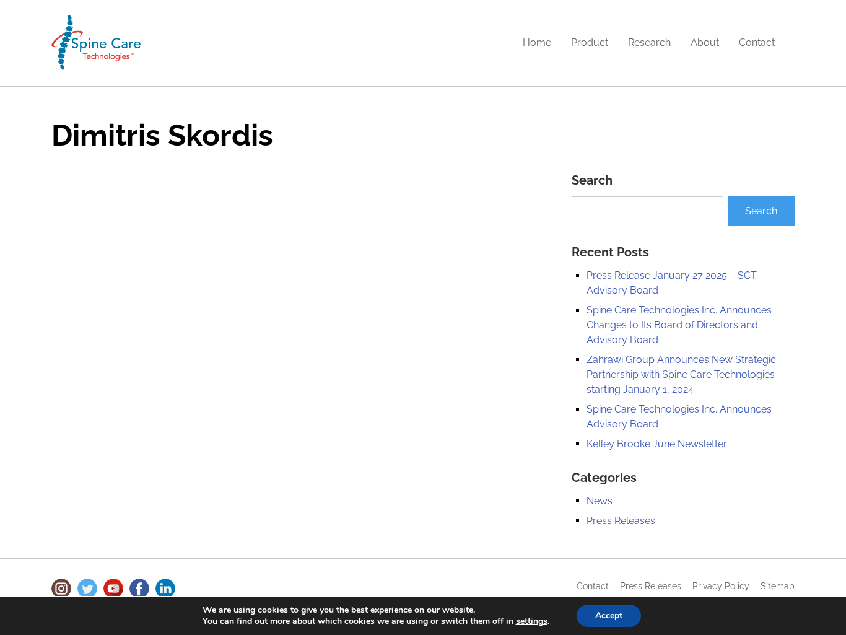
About (705, 42)
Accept (608, 615)
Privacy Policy (720, 586)
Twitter (87, 588)
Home (537, 42)
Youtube (113, 588)
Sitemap (778, 586)
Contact (757, 42)
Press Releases (621, 521)
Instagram (61, 588)
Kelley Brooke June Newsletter (657, 444)
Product (589, 42)
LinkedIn (165, 588)
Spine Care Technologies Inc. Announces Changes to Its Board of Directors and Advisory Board (679, 325)
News (600, 501)
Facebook (139, 588)
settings (531, 621)
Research (649, 42)
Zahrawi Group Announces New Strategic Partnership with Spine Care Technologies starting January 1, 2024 (681, 374)
